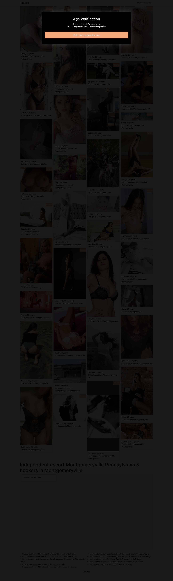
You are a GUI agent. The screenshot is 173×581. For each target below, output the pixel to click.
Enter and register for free (86, 35)
